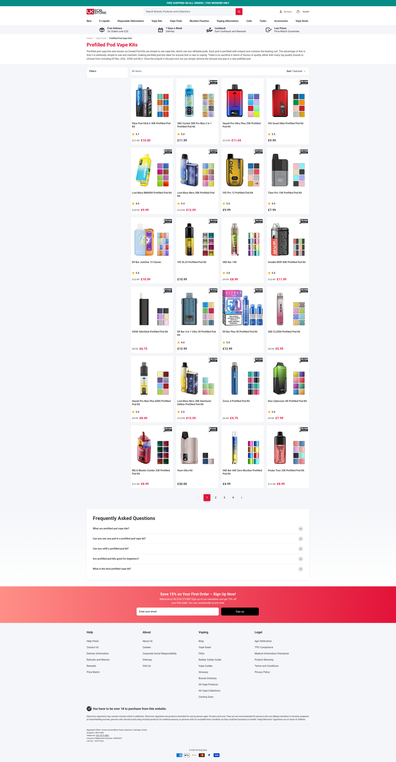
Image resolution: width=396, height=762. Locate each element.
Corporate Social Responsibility (160, 653)
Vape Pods (101, 38)
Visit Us (147, 665)
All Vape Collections (209, 690)
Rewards (91, 665)
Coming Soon (206, 696)
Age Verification (263, 641)
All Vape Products (208, 684)
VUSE (130, 58)
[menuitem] (89, 21)
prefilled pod (244, 58)
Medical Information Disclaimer (272, 653)
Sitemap (147, 659)
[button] (296, 71)
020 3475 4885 (102, 735)
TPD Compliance (264, 647)
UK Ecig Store (201, 750)
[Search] (239, 11)
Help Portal (93, 641)
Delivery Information (98, 653)
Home (89, 38)
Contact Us (93, 647)
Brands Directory (208, 678)
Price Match (93, 672)
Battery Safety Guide (210, 659)
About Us (148, 641)
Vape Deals (205, 647)
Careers (147, 647)
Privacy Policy (262, 672)
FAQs (201, 653)
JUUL (123, 58)
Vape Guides (205, 665)
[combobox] (186, 11)
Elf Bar (115, 58)
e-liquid (241, 51)
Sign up (240, 611)
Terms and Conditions (267, 665)
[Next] (241, 497)
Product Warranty (264, 659)
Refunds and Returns (98, 659)
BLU (140, 58)
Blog (201, 641)
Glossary (203, 672)
